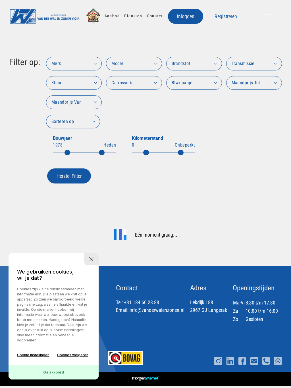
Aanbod (112, 16)
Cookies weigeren (72, 355)
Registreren (226, 16)
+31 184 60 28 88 (141, 302)
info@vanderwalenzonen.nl (157, 310)
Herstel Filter (69, 176)
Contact (155, 16)
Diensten (133, 16)
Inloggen (185, 16)
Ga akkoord (53, 372)
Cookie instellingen (33, 355)
